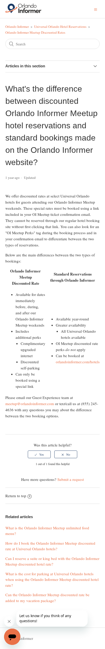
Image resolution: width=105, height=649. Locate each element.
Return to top (15, 495)
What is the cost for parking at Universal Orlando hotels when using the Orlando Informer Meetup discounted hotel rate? (52, 579)
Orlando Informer (17, 26)
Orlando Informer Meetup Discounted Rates (35, 32)
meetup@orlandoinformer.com (29, 403)
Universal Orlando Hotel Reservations (60, 26)
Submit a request (70, 479)
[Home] (23, 11)
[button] (95, 9)
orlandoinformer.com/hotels (78, 361)
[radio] (39, 454)
